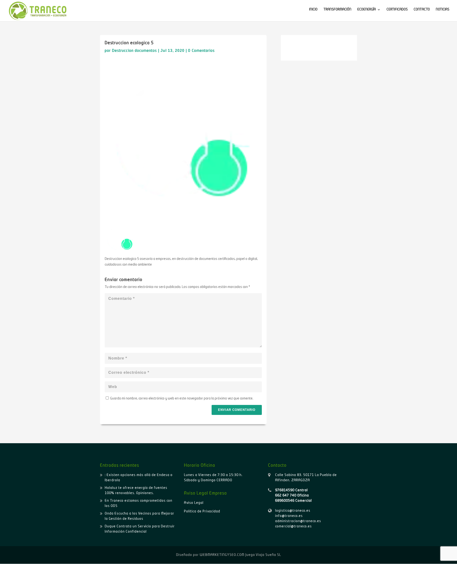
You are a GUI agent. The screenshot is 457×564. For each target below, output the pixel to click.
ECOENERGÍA (366, 9)
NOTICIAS (442, 9)
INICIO (313, 9)
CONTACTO (422, 9)
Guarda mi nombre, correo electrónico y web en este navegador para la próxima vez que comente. (181, 398)
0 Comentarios (201, 51)
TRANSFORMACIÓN (337, 9)
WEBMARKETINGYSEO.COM (222, 555)
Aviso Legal (194, 503)
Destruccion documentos (134, 51)
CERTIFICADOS (397, 9)
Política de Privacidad (202, 511)
